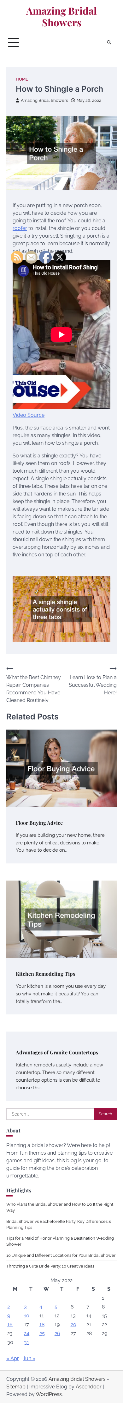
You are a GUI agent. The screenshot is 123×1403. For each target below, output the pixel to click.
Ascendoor (89, 1387)
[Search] (109, 42)
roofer (20, 228)
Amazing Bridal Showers (61, 17)
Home (22, 79)
